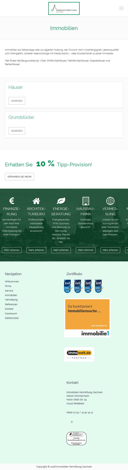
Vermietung (11, 299)
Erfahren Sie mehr (19, 176)
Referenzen (11, 304)
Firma (8, 286)
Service (9, 290)
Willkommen (12, 281)
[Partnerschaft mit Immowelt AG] (80, 357)
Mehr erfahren (11, 250)
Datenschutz (12, 318)
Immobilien (11, 295)
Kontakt (9, 309)
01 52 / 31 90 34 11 (83, 412)
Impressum (11, 313)
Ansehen (16, 100)
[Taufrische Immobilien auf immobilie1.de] (88, 320)
